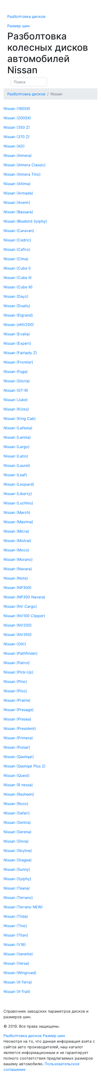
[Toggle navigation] (18, 7)
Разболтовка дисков (26, 16)
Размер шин (18, 25)
